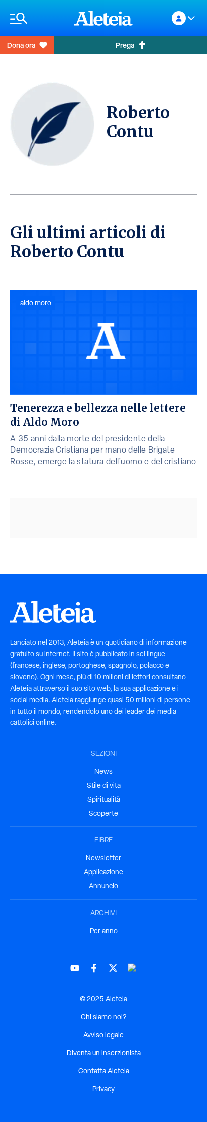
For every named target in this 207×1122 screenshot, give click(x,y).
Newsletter (103, 857)
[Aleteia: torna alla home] (103, 18)
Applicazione (103, 871)
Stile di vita (104, 785)
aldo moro (35, 302)
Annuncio (103, 885)
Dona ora (21, 45)
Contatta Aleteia (103, 1070)
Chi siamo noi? (103, 1016)
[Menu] (37, 18)
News (103, 771)
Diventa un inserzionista (104, 1052)
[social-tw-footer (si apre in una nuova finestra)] (113, 968)
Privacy (103, 1088)
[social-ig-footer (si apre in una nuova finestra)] (132, 968)
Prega (125, 45)
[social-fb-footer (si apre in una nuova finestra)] (93, 968)
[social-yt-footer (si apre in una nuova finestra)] (74, 968)
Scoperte (103, 813)
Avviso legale (103, 1034)
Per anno (104, 930)
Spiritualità (103, 799)
